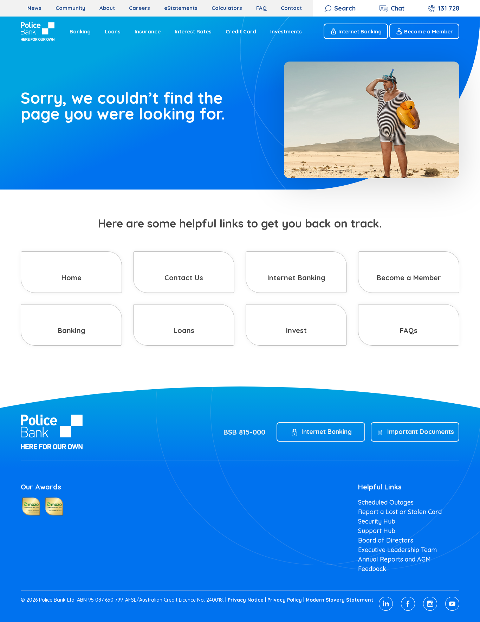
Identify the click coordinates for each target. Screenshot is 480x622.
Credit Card (241, 31)
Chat (397, 8)
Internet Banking (360, 31)
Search (345, 8)
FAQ (261, 8)
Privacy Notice (246, 600)
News (34, 8)
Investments (286, 31)
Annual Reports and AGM (394, 559)
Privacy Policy (284, 600)
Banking (80, 31)
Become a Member (428, 31)
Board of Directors (385, 540)
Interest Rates (193, 31)
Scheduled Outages (386, 502)
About (107, 8)
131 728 (448, 8)
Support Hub (376, 531)
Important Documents (420, 432)
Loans (113, 31)
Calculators (227, 8)
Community (70, 8)
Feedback (372, 569)
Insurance (148, 31)
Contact (291, 8)
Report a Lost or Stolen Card (400, 512)
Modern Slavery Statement (339, 600)
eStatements (180, 8)
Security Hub (376, 521)
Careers (139, 8)
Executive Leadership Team (397, 550)
